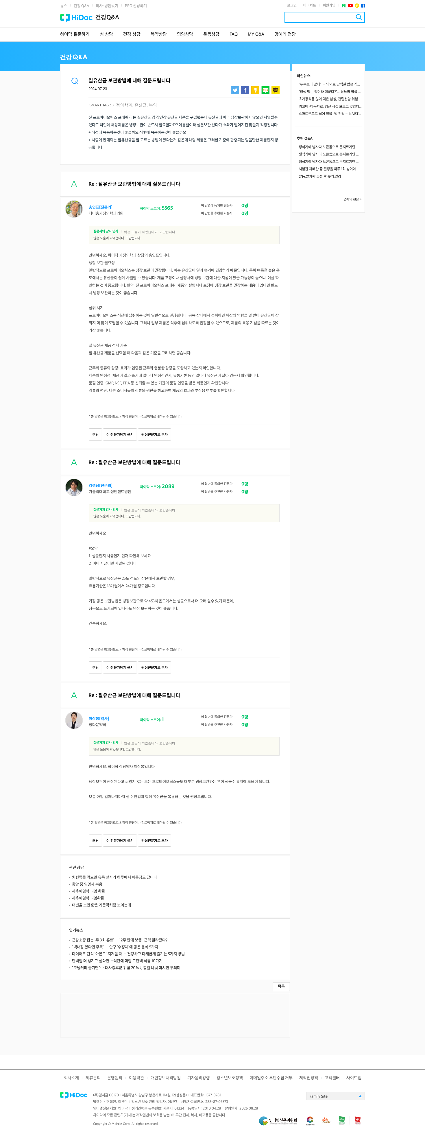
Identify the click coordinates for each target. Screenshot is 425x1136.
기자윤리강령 (198, 1078)
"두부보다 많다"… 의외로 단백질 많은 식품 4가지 (330, 84)
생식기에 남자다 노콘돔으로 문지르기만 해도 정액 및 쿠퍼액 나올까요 (330, 147)
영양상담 (185, 34)
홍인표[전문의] (100, 207)
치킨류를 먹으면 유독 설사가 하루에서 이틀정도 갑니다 (114, 877)
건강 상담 (132, 34)
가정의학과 (122, 105)
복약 (153, 105)
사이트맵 (353, 1078)
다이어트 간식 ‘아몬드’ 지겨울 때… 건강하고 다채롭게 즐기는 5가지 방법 (128, 954)
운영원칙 (114, 1078)
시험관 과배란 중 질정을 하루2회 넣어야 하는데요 (330, 169)
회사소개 (71, 1078)
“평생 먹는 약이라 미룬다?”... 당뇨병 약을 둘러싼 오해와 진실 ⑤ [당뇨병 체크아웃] (330, 92)
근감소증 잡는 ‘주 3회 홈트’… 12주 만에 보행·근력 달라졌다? (119, 940)
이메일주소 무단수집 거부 (271, 1078)
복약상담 (159, 34)
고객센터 (332, 1078)
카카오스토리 (255, 90)
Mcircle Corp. (121, 1124)
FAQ (234, 34)
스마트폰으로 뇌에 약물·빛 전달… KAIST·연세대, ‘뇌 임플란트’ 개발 (330, 114)
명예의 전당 (285, 34)
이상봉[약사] (99, 718)
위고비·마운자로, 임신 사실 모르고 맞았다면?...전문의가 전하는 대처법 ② (330, 106)
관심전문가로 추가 (154, 434)
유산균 (140, 105)
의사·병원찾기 (107, 5)
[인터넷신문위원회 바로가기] (280, 1123)
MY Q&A (256, 34)
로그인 (292, 5)
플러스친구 (357, 5)
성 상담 (106, 34)
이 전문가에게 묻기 (120, 434)
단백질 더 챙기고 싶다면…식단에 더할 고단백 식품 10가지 (117, 961)
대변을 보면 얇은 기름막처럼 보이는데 (101, 905)
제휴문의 (93, 1078)
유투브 (350, 5)
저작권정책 (308, 1078)
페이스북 (363, 5)
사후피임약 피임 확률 (88, 891)
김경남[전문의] (100, 485)
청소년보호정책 (230, 1078)
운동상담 (211, 34)
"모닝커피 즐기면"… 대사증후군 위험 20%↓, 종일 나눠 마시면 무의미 (126, 967)
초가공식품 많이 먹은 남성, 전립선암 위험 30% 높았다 (330, 99)
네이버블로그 (265, 90)
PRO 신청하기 (136, 5)
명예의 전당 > (352, 199)
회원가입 (329, 5)
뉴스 (63, 5)
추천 (95, 434)
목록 (281, 986)
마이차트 (309, 5)
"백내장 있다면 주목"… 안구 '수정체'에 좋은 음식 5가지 (115, 947)
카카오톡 (275, 90)
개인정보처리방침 (166, 1078)
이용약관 (136, 1078)
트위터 (235, 90)
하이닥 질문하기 (75, 34)
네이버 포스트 (344, 5)
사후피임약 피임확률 (88, 898)
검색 (359, 17)
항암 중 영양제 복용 (87, 884)
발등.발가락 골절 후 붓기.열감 (320, 176)
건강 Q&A (81, 5)
